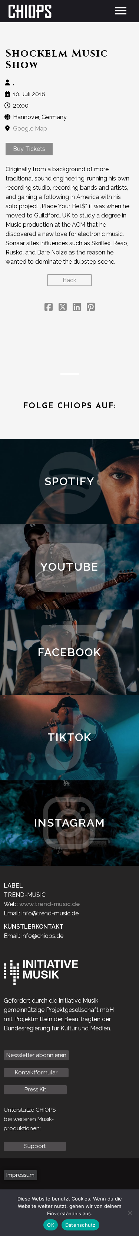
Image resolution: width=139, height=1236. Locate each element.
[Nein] (129, 1212)
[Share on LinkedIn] (77, 308)
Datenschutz (80, 1225)
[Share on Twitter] (63, 308)
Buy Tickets (29, 148)
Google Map (30, 128)
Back (69, 280)
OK (50, 1225)
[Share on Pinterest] (91, 308)
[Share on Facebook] (49, 308)
